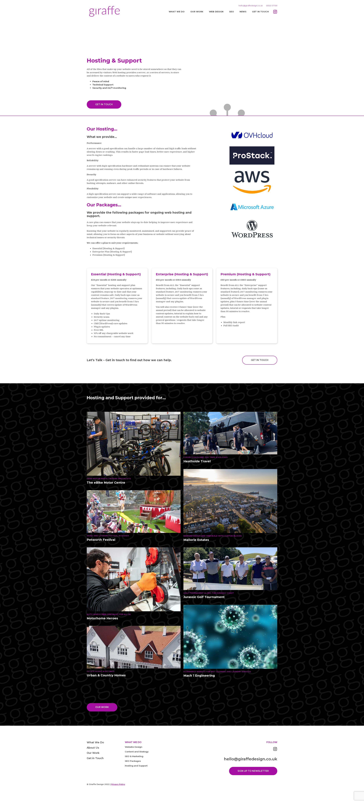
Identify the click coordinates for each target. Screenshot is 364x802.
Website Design (133, 747)
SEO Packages (133, 761)
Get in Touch (260, 11)
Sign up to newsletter (253, 771)
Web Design (216, 11)
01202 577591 (271, 6)
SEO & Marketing (134, 756)
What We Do (177, 11)
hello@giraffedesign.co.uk (251, 6)
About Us (93, 747)
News (243, 11)
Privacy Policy (118, 784)
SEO (231, 11)
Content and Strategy (137, 751)
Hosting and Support (136, 765)
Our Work (196, 11)
